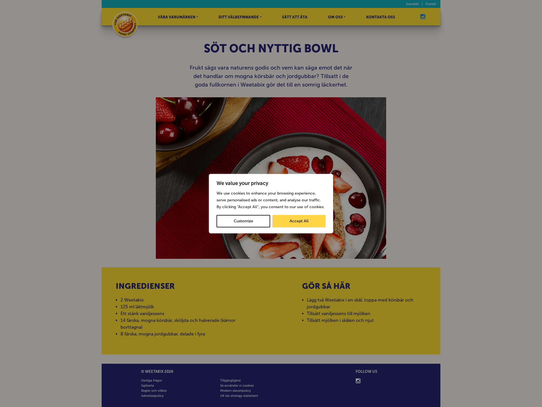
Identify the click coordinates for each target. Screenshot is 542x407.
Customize (243, 221)
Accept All (299, 221)
